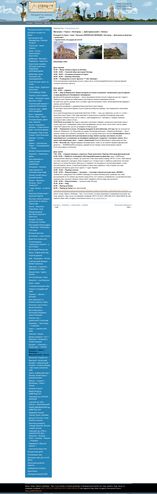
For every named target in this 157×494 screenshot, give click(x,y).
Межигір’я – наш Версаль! (39, 280)
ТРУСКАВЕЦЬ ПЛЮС (37, 92)
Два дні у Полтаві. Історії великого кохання (38, 419)
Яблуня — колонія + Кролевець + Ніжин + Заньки (37, 383)
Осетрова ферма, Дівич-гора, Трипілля (38, 121)
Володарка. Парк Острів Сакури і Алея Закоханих (39, 134)
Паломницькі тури (35, 455)
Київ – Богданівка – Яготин (39, 258)
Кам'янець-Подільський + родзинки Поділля (39, 195)
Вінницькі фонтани (36, 233)
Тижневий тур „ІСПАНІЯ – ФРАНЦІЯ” (39, 398)
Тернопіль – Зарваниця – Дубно (39, 155)
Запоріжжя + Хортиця (37, 167)
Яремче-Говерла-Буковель (39, 151)
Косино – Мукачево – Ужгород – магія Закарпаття (37, 183)
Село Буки (33, 230)
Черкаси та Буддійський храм (38, 290)
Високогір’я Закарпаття (38, 358)
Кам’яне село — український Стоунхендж (38, 319)
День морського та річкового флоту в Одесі (38, 301)
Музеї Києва (32, 471)
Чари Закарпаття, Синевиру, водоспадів (37, 171)
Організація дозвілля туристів (36, 464)
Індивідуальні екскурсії (37, 468)
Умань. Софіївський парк (38, 253)
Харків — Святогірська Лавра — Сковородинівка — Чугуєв (39, 145)
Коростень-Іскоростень (38, 239)
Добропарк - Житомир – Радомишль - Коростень (38, 60)
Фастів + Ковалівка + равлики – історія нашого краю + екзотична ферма (39, 127)
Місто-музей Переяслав (38, 250)
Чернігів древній (35, 255)
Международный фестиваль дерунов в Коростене (37, 214)
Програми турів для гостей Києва (38, 459)
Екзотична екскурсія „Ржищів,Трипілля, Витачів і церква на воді (39, 425)
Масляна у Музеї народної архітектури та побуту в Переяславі (39, 201)
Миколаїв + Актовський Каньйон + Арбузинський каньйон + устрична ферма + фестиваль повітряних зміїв (39, 365)
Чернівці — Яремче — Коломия (38, 295)
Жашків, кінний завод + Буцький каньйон (38, 176)
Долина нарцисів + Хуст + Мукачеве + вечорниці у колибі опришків (39, 339)
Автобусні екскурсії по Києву (36, 34)
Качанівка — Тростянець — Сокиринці (38, 324)
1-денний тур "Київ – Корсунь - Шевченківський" (39, 403)
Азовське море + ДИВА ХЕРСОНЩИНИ (38, 110)
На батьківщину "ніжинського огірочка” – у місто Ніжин (39, 244)
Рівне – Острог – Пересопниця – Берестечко (35, 53)
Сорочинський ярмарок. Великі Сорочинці (38, 262)
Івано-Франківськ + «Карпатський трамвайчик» (36, 161)
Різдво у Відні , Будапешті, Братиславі (39, 88)
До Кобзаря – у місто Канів (39, 236)
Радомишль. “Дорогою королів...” (37, 445)
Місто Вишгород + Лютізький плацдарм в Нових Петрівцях (37, 312)
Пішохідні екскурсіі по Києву (39, 30)
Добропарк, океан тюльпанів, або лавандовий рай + (36, 76)
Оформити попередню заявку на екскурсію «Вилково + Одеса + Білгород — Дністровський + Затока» (91, 190)
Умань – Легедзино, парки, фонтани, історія (39, 99)
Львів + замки (34, 283)
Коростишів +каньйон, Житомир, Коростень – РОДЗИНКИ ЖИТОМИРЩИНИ (38, 67)
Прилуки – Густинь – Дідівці (37, 139)
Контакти (38, 23)
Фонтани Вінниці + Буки (38, 277)
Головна (29, 23)
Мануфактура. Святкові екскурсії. (38, 42)
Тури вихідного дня (35, 38)
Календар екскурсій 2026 (62, 23)
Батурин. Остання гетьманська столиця (37, 221)
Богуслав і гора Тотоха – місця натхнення (38, 306)
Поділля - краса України (38, 95)
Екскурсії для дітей (35, 452)
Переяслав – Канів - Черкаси (37, 47)
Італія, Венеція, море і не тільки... (39, 83)
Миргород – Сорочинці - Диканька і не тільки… (38, 268)
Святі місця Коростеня (38, 449)
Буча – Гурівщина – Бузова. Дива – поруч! (37, 115)
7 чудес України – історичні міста (39, 189)
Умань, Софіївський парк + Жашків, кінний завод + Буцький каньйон (39, 375)
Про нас (47, 23)
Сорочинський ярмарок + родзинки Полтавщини (39, 105)
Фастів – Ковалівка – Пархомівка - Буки (37, 208)
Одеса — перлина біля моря (38, 330)
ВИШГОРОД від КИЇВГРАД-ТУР (35, 392)
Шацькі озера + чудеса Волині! (38, 273)
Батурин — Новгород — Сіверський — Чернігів (38, 346)
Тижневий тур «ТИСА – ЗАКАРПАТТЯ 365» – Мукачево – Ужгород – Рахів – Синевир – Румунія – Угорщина (39, 436)
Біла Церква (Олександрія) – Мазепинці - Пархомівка (39, 226)
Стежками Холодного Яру (39, 286)
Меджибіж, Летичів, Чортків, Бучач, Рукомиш (38, 414)
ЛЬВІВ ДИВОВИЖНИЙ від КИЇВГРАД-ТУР (39, 408)
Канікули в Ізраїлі (35, 388)
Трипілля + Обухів (36, 334)
